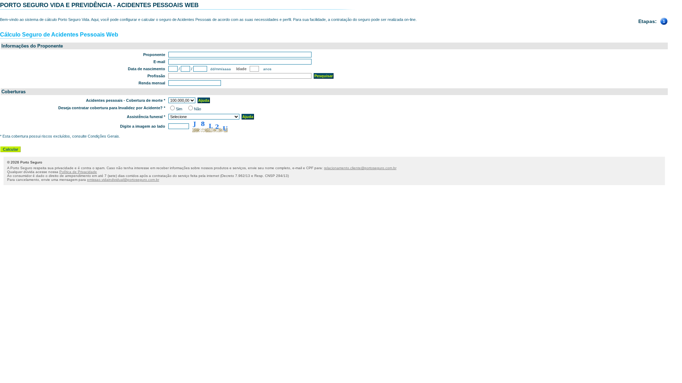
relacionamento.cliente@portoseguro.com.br (360, 168)
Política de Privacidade (78, 172)
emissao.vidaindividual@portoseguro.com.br (123, 180)
